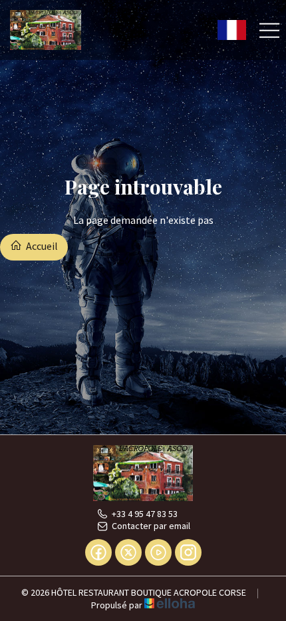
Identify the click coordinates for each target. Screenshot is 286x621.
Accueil (41, 246)
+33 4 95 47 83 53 (145, 514)
